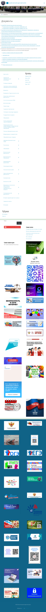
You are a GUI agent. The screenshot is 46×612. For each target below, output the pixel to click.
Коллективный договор (6, 42)
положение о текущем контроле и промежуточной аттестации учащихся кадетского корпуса (21, 57)
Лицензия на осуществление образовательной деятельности (14, 30)
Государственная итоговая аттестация (34, 229)
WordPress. (27, 608)
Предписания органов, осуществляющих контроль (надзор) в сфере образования (18, 45)
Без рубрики (4, 214)
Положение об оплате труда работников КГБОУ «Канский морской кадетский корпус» (19, 44)
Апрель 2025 (27, 82)
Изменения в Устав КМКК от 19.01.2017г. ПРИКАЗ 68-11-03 (15, 26)
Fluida (23, 608)
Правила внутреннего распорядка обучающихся (11, 39)
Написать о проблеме (13, 394)
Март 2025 (27, 84)
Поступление (29, 238)
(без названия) (29, 236)
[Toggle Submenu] (19, 79)
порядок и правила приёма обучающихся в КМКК (12, 52)
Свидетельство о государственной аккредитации (11, 33)
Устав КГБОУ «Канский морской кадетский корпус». (11, 25)
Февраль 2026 (28, 76)
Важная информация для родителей (33, 231)
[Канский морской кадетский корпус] (3, 3)
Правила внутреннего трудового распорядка (11, 41)
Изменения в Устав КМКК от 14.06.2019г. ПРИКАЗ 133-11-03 (15, 28)
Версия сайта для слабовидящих (13, 227)
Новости (4, 216)
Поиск (5, 220)
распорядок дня (6, 55)
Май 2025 (27, 80)
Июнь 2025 (27, 78)
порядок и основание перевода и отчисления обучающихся (14, 59)
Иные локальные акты (7, 64)
